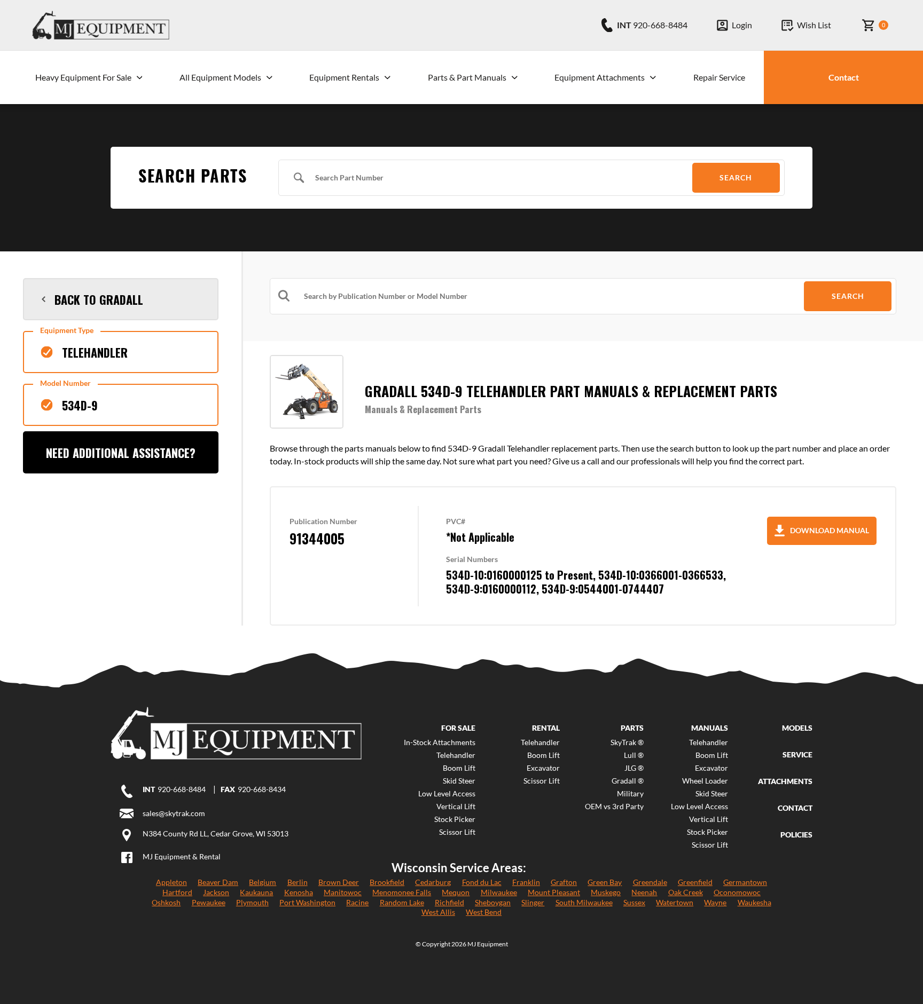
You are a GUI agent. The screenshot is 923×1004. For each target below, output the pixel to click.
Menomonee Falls (401, 892)
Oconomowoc (737, 892)
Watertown (674, 902)
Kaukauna (256, 892)
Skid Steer (459, 781)
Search (735, 177)
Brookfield (387, 882)
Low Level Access (446, 793)
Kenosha (298, 892)
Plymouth (252, 902)
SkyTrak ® (627, 742)
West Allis (438, 911)
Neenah (644, 892)
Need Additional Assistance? (120, 452)
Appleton (171, 882)
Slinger (532, 902)
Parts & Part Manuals (467, 77)
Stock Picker (454, 819)
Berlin (297, 882)
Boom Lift (459, 768)
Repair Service (719, 77)
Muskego (606, 892)
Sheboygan (493, 902)
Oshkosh (166, 902)
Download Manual (829, 530)
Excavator (543, 768)
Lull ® (634, 755)
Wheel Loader (705, 781)
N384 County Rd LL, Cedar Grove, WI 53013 (215, 833)
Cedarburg (433, 882)
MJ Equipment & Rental (182, 856)
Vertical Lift (455, 806)
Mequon (456, 892)
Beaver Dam (218, 882)
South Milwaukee (584, 902)
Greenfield (695, 882)
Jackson (216, 892)
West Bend (484, 911)
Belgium (262, 882)
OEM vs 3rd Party (614, 806)
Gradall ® (628, 781)
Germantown (745, 882)
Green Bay (605, 882)
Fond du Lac (482, 882)
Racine (357, 902)
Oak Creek (685, 892)
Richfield (449, 902)
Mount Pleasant (554, 892)
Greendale (650, 882)
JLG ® (634, 768)
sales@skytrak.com (174, 813)
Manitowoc (343, 892)
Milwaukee (499, 892)
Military (630, 793)
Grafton (564, 882)
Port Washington (307, 902)
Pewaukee (208, 902)
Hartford (177, 892)
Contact (843, 77)
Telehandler (455, 755)
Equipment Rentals (344, 77)
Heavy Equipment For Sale (83, 77)
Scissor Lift (457, 832)
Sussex (634, 902)
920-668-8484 (182, 789)
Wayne (715, 902)
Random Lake (402, 902)
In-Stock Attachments (439, 742)
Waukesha (754, 902)
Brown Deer (338, 882)
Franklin (526, 882)
